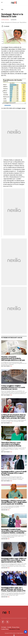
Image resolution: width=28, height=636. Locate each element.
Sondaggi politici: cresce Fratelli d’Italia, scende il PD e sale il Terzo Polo (13, 473)
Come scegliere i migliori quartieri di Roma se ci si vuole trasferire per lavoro (13, 387)
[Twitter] (6, 621)
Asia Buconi (4, 509)
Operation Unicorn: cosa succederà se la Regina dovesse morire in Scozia (11, 444)
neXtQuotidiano (5, 19)
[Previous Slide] (3, 91)
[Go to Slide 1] (7, 105)
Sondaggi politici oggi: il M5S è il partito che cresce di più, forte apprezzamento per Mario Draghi (13, 560)
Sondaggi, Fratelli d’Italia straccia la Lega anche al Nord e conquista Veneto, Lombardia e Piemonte (13, 531)
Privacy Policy (15, 627)
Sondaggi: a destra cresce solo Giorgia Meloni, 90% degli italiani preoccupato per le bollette (14, 502)
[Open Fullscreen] (25, 103)
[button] (14, 91)
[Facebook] (1, 621)
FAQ (2, 9)
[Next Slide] (25, 91)
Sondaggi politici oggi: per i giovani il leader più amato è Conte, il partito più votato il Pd (13, 589)
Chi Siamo (3, 627)
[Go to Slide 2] (14, 105)
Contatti (9, 627)
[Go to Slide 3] (20, 105)
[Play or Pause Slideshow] (2, 103)
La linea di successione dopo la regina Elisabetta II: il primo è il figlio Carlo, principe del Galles (13, 416)
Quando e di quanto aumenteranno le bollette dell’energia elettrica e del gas (13, 358)
